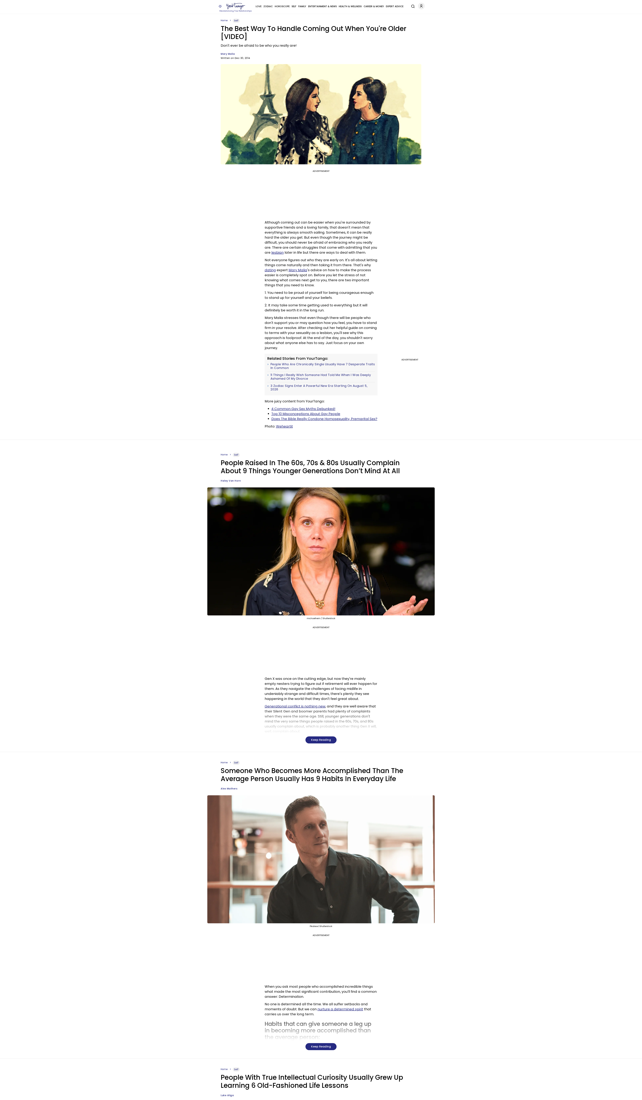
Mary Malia (228, 54)
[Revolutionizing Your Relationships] (235, 6)
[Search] (412, 6)
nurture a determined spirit (340, 1009)
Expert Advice (394, 6)
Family (302, 6)
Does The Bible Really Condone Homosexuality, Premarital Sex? (324, 418)
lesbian (277, 252)
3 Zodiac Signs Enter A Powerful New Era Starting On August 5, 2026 (319, 387)
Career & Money (374, 6)
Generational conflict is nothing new (295, 706)
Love (258, 6)
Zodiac (268, 6)
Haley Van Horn (231, 480)
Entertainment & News (322, 6)
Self (294, 6)
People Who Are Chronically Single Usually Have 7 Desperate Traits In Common (323, 366)
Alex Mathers (229, 788)
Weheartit (284, 426)
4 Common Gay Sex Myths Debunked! (303, 408)
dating (270, 270)
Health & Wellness (350, 6)
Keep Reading (321, 740)
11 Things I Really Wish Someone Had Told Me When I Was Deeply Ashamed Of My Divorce (321, 376)
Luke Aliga (227, 1095)
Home (224, 20)
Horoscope (282, 6)
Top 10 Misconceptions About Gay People (305, 413)
